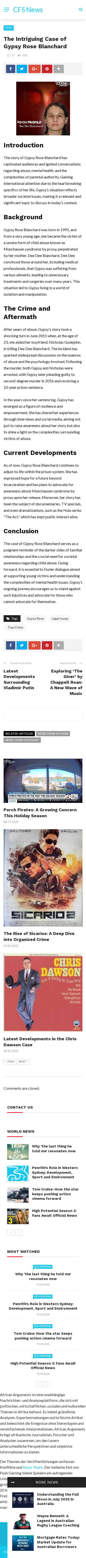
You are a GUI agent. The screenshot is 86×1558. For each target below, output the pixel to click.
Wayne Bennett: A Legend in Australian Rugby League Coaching (58, 1520)
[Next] (18, 1232)
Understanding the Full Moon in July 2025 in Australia (58, 1499)
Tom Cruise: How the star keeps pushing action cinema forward (55, 1194)
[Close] (12, 1482)
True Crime (15, 627)
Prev (11, 1061)
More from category (22, 740)
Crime (8, 27)
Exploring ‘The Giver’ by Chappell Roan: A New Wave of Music (66, 682)
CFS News (28, 9)
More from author (53, 733)
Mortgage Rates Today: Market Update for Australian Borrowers (58, 1542)
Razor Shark (33, 1467)
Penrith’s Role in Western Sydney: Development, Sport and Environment (55, 1172)
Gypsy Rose (35, 618)
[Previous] (10, 1232)
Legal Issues (60, 618)
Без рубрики (42, 1266)
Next (22, 1061)
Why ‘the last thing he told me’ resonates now (54, 1148)
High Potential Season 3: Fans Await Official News (54, 1213)
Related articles (19, 733)
